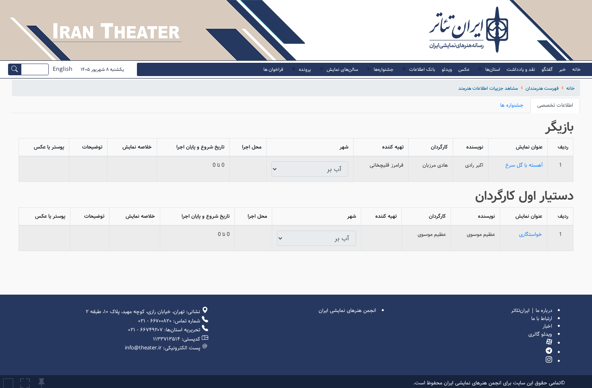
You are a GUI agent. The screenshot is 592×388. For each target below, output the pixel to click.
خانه (570, 88)
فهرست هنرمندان (542, 88)
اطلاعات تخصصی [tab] (555, 105)
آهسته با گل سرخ (523, 165)
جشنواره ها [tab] (512, 105)
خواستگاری (530, 234)
